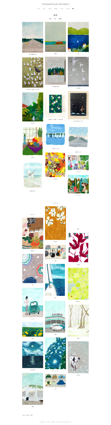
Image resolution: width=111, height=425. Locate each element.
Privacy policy (42, 421)
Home (23, 415)
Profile (61, 8)
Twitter (48, 421)
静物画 (60, 18)
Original (50, 8)
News (39, 8)
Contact (68, 8)
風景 (50, 18)
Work (44, 8)
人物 (55, 18)
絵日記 (56, 8)
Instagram (53, 421)
